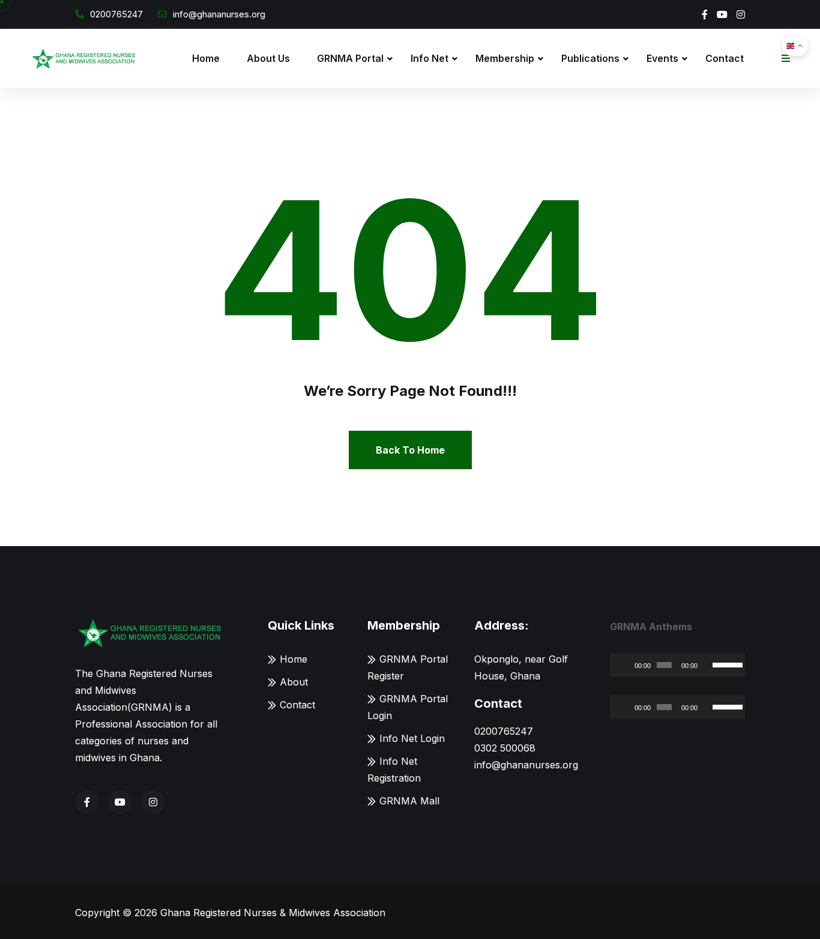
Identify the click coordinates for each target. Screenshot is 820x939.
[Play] (626, 665)
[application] (677, 665)
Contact (724, 58)
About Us (268, 58)
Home (206, 58)
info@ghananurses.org (219, 14)
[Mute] (707, 665)
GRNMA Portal (350, 58)
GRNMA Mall (409, 801)
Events (662, 58)
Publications (590, 58)
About (294, 682)
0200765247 (116, 14)
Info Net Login (412, 738)
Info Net (429, 58)
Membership (504, 58)
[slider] (726, 664)
